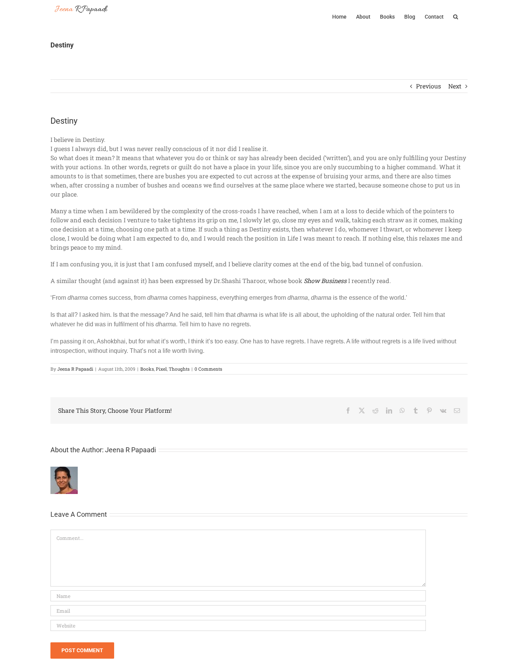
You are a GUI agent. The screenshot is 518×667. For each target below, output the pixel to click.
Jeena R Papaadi (75, 369)
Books (147, 369)
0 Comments (208, 369)
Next (454, 86)
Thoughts (179, 369)
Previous (428, 86)
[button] (455, 16)
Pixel (161, 369)
